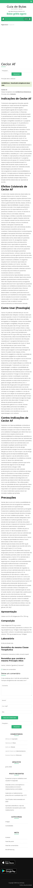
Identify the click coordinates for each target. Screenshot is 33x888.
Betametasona (20, 751)
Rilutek (13, 747)
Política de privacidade (26, 885)
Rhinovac (19, 755)
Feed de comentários (11, 845)
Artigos (7, 822)
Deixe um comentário (9, 669)
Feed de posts (9, 841)
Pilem (14, 743)
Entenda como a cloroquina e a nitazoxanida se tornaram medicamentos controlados (14, 787)
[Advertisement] (16, 43)
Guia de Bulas (16, 6)
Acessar (7, 837)
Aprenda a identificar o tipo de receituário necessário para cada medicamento (15, 808)
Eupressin (14, 739)
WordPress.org (9, 849)
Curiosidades (9, 826)
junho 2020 (8, 767)
